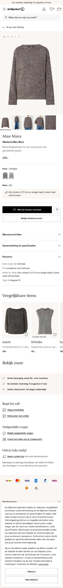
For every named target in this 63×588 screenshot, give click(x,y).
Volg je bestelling (15, 409)
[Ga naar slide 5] (19, 37)
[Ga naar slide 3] (11, 37)
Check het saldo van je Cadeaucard (24, 439)
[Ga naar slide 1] (4, 37)
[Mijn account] (44, 9)
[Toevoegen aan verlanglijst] (57, 209)
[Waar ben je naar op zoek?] (6, 17)
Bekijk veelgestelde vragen (20, 433)
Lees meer (43, 564)
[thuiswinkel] (36, 489)
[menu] (4, 9)
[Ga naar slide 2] (8, 37)
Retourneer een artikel (18, 415)
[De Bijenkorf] (15, 9)
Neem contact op (15, 456)
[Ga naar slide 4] (15, 37)
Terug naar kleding (15, 27)
